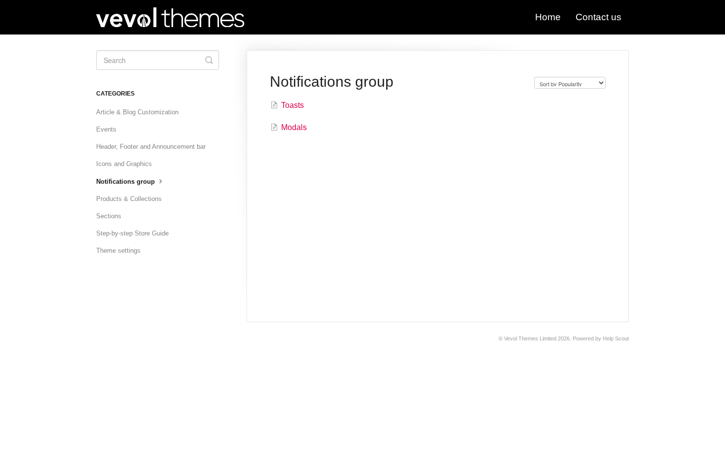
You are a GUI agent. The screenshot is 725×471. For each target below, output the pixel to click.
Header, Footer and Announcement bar (151, 146)
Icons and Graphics (124, 164)
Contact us (598, 17)
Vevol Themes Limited (530, 338)
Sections (108, 216)
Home (548, 17)
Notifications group (126, 181)
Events (106, 129)
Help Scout (616, 338)
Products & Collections (129, 198)
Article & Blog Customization (137, 112)
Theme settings (118, 250)
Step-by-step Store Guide (132, 233)
